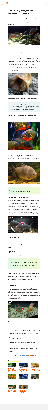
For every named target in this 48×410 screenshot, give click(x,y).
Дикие (18, 2)
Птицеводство (19, 4)
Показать (15, 47)
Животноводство (38, 2)
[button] (37, 84)
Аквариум (32, 2)
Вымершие (27, 2)
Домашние (22, 2)
